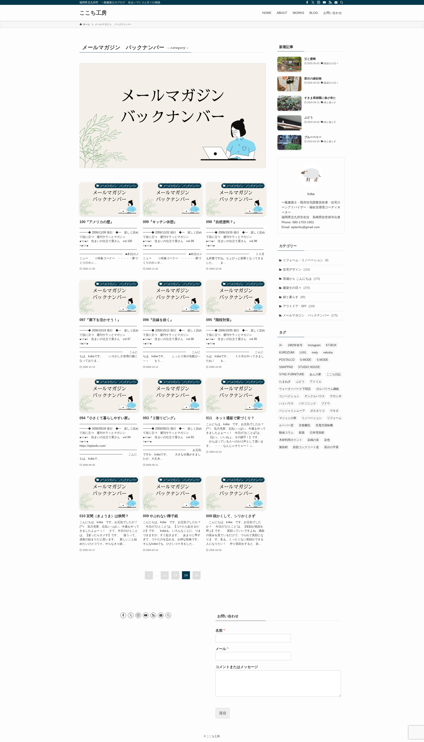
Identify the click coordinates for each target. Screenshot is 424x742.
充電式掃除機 (324, 425)
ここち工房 (93, 12)
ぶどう (300, 381)
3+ (280, 345)
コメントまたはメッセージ (237, 667)
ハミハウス (286, 403)
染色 (327, 439)
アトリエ (315, 381)
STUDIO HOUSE (309, 367)
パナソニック (307, 403)
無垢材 (283, 447)
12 (165, 575)
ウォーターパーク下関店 (295, 389)
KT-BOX (331, 345)
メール (222, 649)
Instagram (314, 345)
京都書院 (304, 425)
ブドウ (325, 403)
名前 (220, 630)
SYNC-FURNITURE (291, 374)
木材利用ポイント (290, 439)
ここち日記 (333, 374)
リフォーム (334, 418)
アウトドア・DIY (299, 306)
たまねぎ (285, 381)
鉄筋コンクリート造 (306, 447)
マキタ (334, 410)
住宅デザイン (296, 269)
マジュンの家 (287, 418)
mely (315, 352)
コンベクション (289, 396)
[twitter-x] (313, 2)
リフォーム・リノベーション (305, 260)
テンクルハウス (315, 396)
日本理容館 (317, 432)
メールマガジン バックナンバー (310, 315)
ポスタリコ (317, 410)
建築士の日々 (296, 287)
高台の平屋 (331, 447)
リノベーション (312, 418)
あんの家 (315, 374)
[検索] (341, 2)
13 (175, 575)
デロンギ (335, 396)
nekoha (328, 352)
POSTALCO (287, 359)
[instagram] (319, 2)
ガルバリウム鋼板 (327, 389)
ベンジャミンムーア (292, 410)
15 (196, 575)
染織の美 (313, 439)
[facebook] (307, 2)
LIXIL (303, 352)
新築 (302, 432)
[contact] (336, 2)
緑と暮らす (294, 297)
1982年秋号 (295, 345)
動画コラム (286, 432)
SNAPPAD (286, 367)
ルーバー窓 (286, 425)
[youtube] (324, 2)
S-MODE (305, 359)
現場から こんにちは (301, 278)
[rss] (330, 2)
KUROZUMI (286, 352)
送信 (222, 713)
